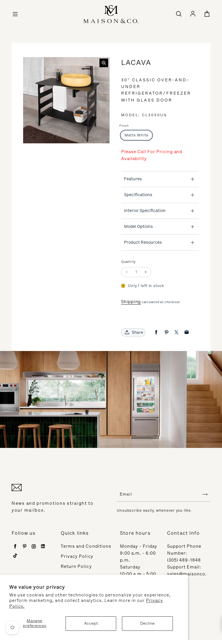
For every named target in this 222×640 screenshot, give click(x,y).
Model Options (138, 226)
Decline (147, 623)
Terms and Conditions (86, 546)
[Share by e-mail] (186, 332)
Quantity (128, 262)
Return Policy (76, 566)
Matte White (137, 135)
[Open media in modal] (103, 63)
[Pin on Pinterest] (166, 332)
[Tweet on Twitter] (176, 332)
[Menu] (15, 14)
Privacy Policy (77, 556)
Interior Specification (145, 210)
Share (137, 332)
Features (133, 178)
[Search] (178, 14)
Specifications (138, 194)
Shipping (131, 301)
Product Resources (143, 242)
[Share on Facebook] (156, 332)
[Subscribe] (205, 494)
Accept (91, 623)
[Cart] (207, 14)
